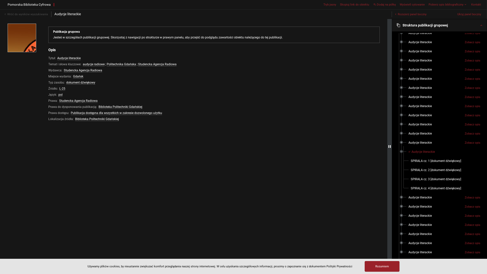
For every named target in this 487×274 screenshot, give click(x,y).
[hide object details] (389, 146)
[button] (439, 25)
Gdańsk (78, 76)
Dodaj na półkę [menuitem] (386, 4)
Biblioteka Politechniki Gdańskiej (120, 107)
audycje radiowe (94, 64)
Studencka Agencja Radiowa (157, 64)
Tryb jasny (329, 4)
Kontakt (476, 4)
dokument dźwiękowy (80, 82)
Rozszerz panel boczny (412, 14)
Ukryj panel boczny (469, 14)
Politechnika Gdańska (121, 64)
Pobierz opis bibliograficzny (446, 4)
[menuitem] (420, 33)
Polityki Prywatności (339, 266)
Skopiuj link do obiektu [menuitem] (354, 4)
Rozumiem (382, 266)
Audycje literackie (69, 58)
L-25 (62, 88)
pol (60, 94)
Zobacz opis (472, 33)
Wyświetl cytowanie (412, 4)
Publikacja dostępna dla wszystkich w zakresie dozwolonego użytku (116, 113)
